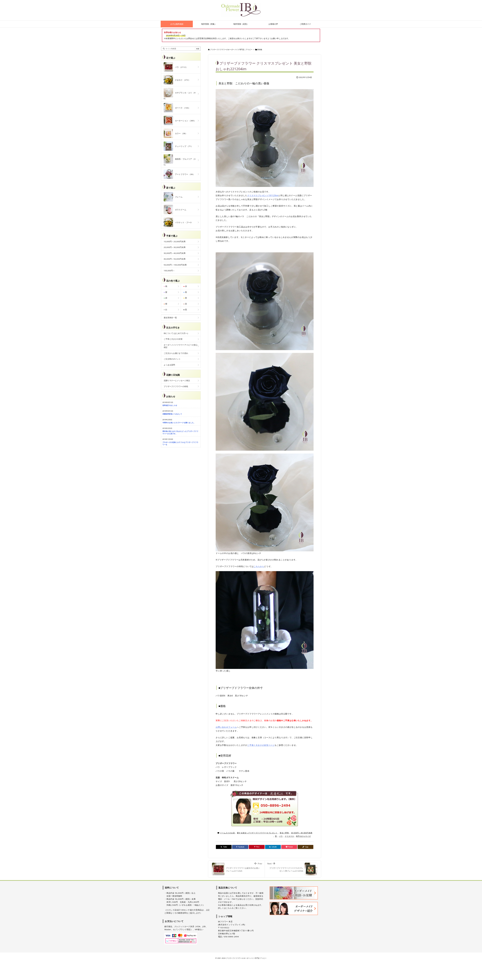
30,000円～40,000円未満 (301, 833)
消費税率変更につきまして (172, 414)
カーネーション (184, 120)
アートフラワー (184, 174)
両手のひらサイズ (303, 836)
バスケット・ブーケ (182, 222)
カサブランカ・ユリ (179, 95)
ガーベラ (181, 108)
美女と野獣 (284, 833)
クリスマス (289, 836)
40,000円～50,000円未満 (174, 259)
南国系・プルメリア (179, 162)
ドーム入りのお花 (227, 833)
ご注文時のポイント (172, 359)
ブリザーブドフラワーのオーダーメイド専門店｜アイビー (231, 49)
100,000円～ (169, 270)
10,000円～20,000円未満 (174, 241)
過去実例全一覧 (170, 317)
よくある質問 (169, 365)
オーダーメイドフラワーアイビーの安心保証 (181, 346)
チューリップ (183, 146)
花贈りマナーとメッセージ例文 (177, 380)
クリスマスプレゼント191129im (262, 195)
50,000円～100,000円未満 (175, 265)
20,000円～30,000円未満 (174, 247)
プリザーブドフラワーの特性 (176, 386)
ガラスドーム (179, 209)
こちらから (259, 566)
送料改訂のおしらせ (169, 405)
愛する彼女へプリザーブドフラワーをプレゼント (257, 833)
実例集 (259, 49)
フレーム (178, 197)
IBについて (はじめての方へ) (176, 333)
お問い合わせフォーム (226, 727)
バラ (281, 836)
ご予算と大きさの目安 (173, 339)
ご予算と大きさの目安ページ (261, 745)
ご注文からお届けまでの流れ (176, 353)
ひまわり (181, 80)
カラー (180, 133)
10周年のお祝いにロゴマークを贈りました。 (178, 422)
